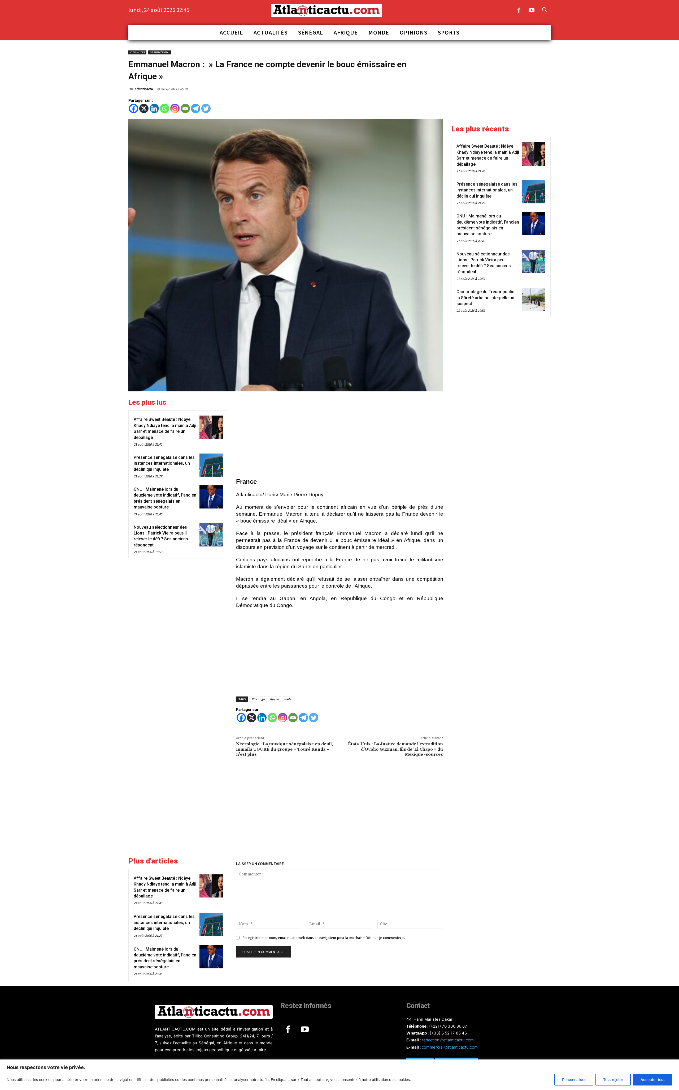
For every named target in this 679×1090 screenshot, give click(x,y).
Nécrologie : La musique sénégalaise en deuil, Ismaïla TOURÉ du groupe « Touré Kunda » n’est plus (284, 749)
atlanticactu (143, 89)
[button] (544, 9)
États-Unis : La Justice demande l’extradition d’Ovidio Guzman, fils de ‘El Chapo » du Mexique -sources (395, 749)
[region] (339, 1074)
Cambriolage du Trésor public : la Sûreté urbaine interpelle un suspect (486, 297)
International (159, 52)
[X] (144, 108)
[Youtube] (532, 11)
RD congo (258, 699)
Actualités (137, 52)
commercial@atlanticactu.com (450, 1047)
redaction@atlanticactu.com (448, 1039)
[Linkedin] (154, 108)
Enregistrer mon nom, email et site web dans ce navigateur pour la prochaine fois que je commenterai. (324, 937)
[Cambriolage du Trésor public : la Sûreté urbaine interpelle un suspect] (533, 299)
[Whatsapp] (164, 108)
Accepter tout (653, 1079)
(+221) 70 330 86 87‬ (448, 1026)
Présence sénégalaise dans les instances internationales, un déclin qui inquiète (164, 463)
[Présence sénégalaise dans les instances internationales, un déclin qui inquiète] (211, 465)
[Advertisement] (339, 435)
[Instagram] (175, 108)
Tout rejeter (613, 1079)
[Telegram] (195, 108)
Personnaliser (574, 1079)
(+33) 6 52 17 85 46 (448, 1033)
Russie (274, 699)
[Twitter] (206, 108)
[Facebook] (519, 11)
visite (287, 699)
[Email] (185, 108)
